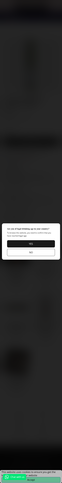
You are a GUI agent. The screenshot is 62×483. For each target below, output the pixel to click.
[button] (31, 243)
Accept (31, 479)
